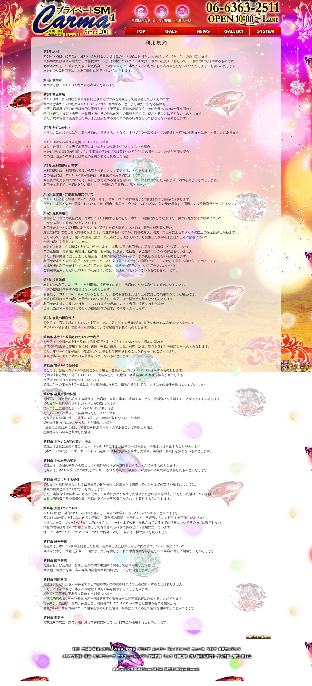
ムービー (159, 649)
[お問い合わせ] (141, 22)
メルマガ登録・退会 (76, 656)
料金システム (102, 649)
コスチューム (126, 656)
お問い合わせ (241, 656)
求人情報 (223, 656)
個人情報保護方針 (202, 656)
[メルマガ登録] (161, 22)
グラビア (144, 649)
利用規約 (181, 656)
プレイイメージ (178, 649)
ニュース (198, 649)
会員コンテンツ (229, 649)
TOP (76, 649)
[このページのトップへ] (258, 637)
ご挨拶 (86, 649)
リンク (168, 656)
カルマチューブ (104, 656)
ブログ (211, 649)
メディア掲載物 (150, 656)
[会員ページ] (182, 22)
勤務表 (131, 649)
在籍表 (119, 649)
